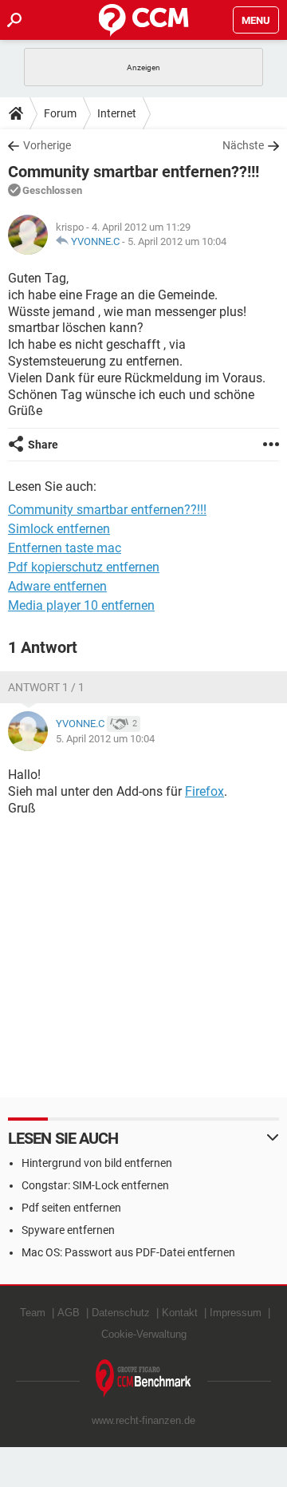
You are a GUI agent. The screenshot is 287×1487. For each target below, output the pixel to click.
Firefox (204, 791)
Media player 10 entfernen (81, 605)
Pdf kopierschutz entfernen (83, 567)
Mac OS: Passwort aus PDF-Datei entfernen (128, 1252)
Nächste (243, 145)
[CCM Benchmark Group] (143, 1378)
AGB (68, 1313)
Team (32, 1313)
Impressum (235, 1313)
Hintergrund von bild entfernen (97, 1163)
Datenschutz (121, 1313)
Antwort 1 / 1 (46, 687)
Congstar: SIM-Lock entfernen (95, 1185)
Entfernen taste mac (64, 548)
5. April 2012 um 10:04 (177, 241)
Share (43, 444)
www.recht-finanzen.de (143, 1420)
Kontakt (180, 1313)
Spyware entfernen (68, 1230)
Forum (60, 113)
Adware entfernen (57, 586)
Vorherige (47, 145)
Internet (116, 113)
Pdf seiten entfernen (71, 1207)
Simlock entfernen (59, 528)
